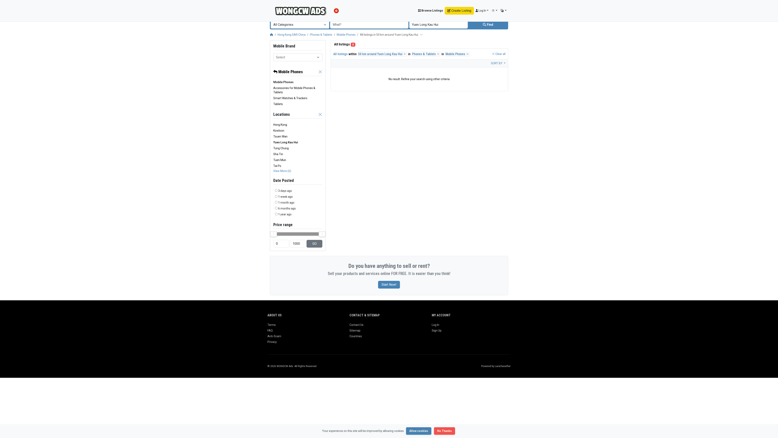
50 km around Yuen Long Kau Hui (380, 54)
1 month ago (286, 202)
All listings (344, 44)
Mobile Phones (346, 34)
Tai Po (277, 165)
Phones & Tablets (321, 34)
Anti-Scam (274, 336)
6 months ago (287, 208)
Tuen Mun (279, 160)
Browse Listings (432, 10)
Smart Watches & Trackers (290, 98)
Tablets (278, 104)
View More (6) (282, 171)
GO (314, 244)
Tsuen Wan (280, 136)
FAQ (270, 330)
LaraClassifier (503, 366)
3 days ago (285, 190)
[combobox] (300, 25)
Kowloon (278, 130)
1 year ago (285, 214)
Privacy (272, 342)
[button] (494, 10)
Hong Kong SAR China (292, 34)
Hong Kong (280, 124)
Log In (435, 324)
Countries (355, 336)
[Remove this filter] (320, 71)
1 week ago (285, 196)
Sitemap (354, 330)
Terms (271, 324)
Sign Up (436, 330)
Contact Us (356, 324)
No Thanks (444, 431)
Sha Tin (278, 154)
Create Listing (461, 11)
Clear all (500, 54)
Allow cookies (418, 431)
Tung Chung (281, 148)
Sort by (497, 63)
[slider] (273, 234)
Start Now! (389, 285)
